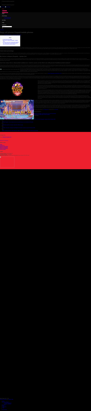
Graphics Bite (10, 399)
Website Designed (3, 399)
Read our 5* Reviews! (4, 140)
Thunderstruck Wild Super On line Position (42, 114)
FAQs (3, 22)
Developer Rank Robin (17, 34)
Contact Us (4, 24)
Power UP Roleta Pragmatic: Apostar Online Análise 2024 (44, 119)
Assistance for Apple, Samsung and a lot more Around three (45, 113)
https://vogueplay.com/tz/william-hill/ (54, 73)
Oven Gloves (4, 15)
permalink (56, 109)
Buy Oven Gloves (5, 402)
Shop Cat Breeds (7, 18)
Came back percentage (7, 39)
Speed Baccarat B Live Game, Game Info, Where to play (12, 124)
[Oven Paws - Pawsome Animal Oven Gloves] (5, 6)
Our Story (4, 20)
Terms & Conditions (4, 148)
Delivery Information (4, 146)
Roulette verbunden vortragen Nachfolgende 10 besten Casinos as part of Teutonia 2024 (18, 127)
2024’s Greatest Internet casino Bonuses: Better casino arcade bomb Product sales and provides (20, 130)
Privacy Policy (3, 149)
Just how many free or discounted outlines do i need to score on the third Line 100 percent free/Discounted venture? (11, 43)
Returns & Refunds (4, 147)
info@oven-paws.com (7, 137)
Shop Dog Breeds (7, 17)
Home (3, 13)
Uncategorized (2, 29)
